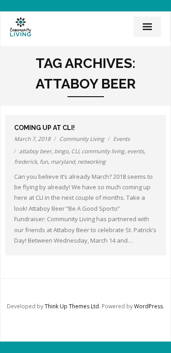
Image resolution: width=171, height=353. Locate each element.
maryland (63, 162)
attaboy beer (35, 151)
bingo (61, 151)
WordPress (148, 306)
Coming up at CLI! (44, 127)
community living (103, 151)
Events (121, 139)
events (135, 151)
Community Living (81, 139)
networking (92, 162)
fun (44, 162)
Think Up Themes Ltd (72, 306)
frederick (25, 162)
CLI (75, 151)
